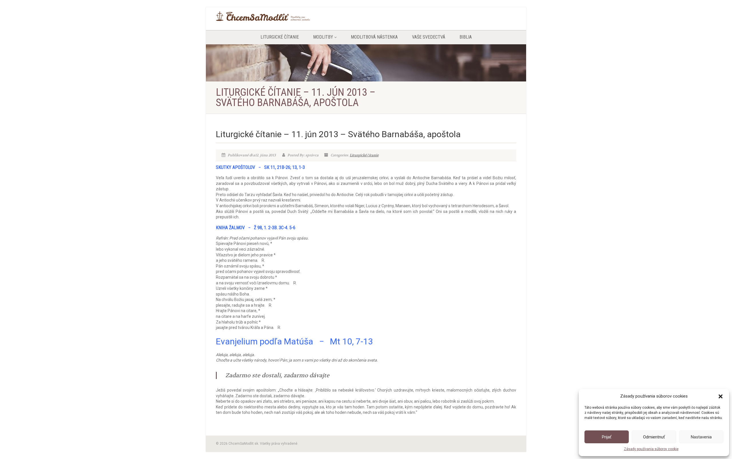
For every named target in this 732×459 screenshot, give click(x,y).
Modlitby (323, 37)
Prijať (606, 437)
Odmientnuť (654, 437)
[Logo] (263, 16)
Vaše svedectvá (428, 37)
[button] (720, 396)
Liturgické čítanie (279, 37)
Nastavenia (701, 437)
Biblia (466, 37)
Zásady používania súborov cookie (651, 449)
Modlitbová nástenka (374, 37)
